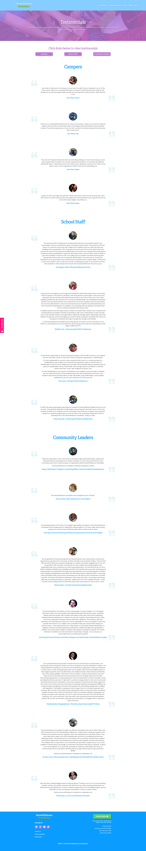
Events (125, 5)
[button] (44, 54)
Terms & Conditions (40, 834)
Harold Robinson (23, 5)
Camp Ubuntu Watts (115, 5)
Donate (130, 5)
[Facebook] (36, 827)
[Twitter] (48, 827)
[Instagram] (40, 827)
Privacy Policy (38, 837)
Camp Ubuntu (103, 5)
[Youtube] (44, 827)
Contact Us (38, 831)
